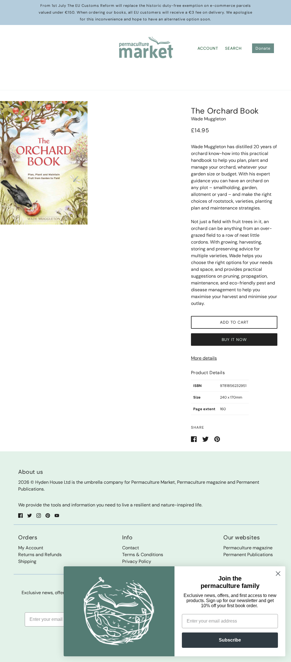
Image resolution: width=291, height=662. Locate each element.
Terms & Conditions (142, 555)
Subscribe (230, 640)
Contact (130, 548)
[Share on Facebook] (194, 438)
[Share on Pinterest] (217, 438)
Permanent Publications (248, 555)
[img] (20, 515)
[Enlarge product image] (44, 163)
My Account (30, 548)
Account (208, 48)
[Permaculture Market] (145, 48)
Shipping (27, 561)
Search (233, 48)
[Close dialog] (278, 574)
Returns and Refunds (40, 555)
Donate (263, 48)
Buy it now (234, 339)
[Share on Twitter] (206, 438)
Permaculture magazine (248, 548)
